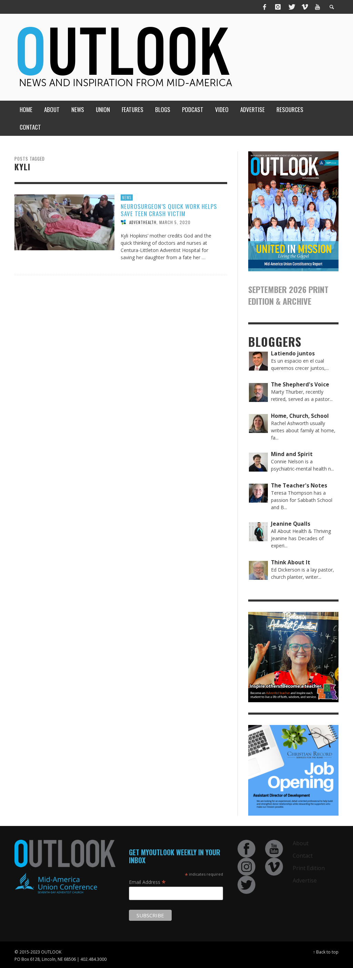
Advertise (305, 880)
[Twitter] (291, 7)
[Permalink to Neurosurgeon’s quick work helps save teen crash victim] (64, 222)
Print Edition (309, 868)
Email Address (147, 882)
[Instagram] (277, 7)
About (301, 843)
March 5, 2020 (175, 222)
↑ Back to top (326, 952)
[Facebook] (264, 7)
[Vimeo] (304, 7)
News (126, 197)
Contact (303, 855)
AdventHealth (143, 222)
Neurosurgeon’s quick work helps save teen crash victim (169, 210)
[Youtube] (317, 7)
